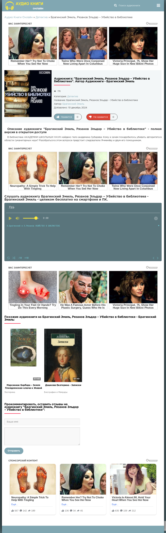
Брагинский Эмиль (73, 104)
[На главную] (24, 5)
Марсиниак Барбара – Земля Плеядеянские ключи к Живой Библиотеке (23, 387)
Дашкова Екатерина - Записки (63, 385)
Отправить (14, 451)
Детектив (72, 97)
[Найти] (115, 5)
